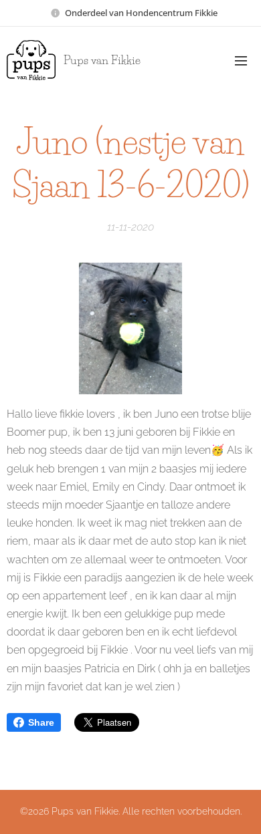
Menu (241, 60)
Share (41, 722)
